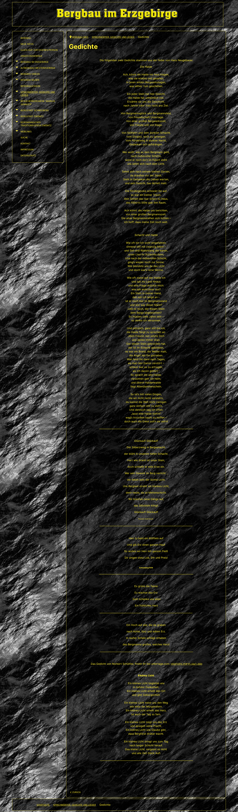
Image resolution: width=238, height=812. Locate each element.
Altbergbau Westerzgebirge (38, 68)
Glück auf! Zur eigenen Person (39, 50)
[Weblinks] (16, 132)
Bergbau (26, 38)
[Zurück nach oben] (232, 807)
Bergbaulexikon (30, 86)
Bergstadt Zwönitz (32, 116)
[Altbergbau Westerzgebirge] (16, 68)
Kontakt (25, 143)
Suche (24, 137)
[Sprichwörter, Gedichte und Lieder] (16, 93)
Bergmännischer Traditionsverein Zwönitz (36, 124)
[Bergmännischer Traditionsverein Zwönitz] (16, 124)
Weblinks (26, 131)
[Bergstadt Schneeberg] (16, 110)
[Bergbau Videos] (16, 74)
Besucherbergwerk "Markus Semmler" (38, 103)
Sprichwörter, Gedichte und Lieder (38, 94)
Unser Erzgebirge (31, 56)
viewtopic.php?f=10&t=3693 (186, 664)
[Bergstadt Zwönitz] (16, 116)
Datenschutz (28, 155)
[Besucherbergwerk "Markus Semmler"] (16, 102)
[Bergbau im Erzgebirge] (16, 62)
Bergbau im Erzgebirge (35, 62)
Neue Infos (27, 44)
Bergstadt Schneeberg (35, 110)
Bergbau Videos (30, 74)
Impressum (27, 149)
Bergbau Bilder (30, 80)
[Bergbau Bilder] (16, 80)
